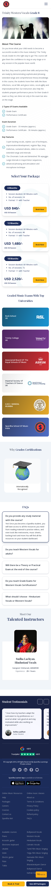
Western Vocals (33, 836)
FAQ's (29, 818)
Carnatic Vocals (33, 844)
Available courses (9, 832)
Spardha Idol (7, 818)
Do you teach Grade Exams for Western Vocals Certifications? (21, 583)
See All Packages (38, 884)
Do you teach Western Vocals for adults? (22, 551)
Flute (4, 861)
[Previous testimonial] (40, 701)
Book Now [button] (40, 209)
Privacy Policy (32, 806)
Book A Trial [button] (13, 884)
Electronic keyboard (10, 844)
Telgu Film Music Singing (37, 853)
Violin (4, 853)
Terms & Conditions (35, 801)
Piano (4, 836)
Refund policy (32, 814)
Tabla (4, 865)
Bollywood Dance (34, 868)
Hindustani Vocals (34, 840)
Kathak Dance (33, 873)
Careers (5, 806)
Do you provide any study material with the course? (23, 518)
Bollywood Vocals (34, 832)
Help (4, 797)
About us (30, 797)
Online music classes (35, 793)
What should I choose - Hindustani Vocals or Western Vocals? (22, 598)
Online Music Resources (12, 793)
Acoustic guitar (8, 840)
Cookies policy (33, 810)
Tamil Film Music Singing (37, 849)
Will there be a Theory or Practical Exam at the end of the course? (22, 567)
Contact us (6, 814)
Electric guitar (7, 857)
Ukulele (5, 849)
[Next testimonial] (46, 701)
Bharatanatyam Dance (36, 864)
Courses (5, 810)
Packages (6, 801)
